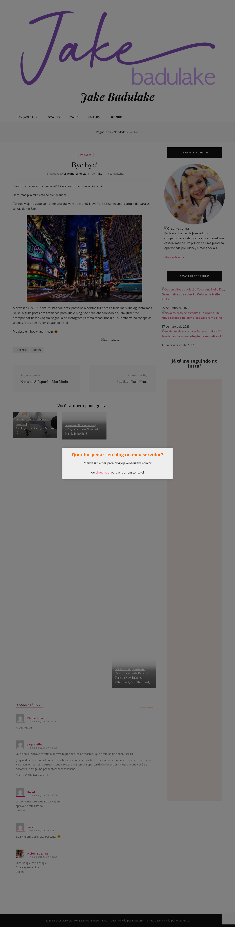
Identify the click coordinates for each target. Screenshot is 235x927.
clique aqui (103, 472)
